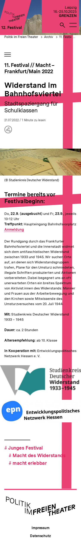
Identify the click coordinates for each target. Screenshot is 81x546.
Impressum (40, 528)
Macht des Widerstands (37, 455)
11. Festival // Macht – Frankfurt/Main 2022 (29, 68)
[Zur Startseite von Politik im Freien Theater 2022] (14, 21)
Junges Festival (23, 448)
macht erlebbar (28, 463)
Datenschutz (40, 536)
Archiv (48, 37)
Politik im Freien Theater (21, 37)
